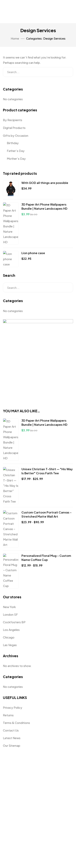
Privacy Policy (12, 707)
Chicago (8, 637)
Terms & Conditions (16, 722)
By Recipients (12, 120)
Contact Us (11, 730)
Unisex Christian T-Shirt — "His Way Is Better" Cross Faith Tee (47, 471)
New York (9, 607)
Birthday (13, 143)
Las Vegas (10, 645)
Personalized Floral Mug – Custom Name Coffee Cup (46, 557)
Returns (8, 715)
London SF (10, 614)
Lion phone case (33, 253)
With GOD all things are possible (44, 182)
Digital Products (14, 127)
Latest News (11, 738)
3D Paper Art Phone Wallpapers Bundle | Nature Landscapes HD (44, 206)
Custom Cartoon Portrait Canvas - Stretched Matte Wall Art (46, 514)
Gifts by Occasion (15, 135)
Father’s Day (16, 151)
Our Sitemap (11, 745)
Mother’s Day (16, 158)
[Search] (67, 72)
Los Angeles (11, 629)
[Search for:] (38, 72)
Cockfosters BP (14, 622)
